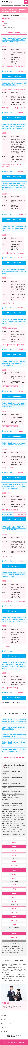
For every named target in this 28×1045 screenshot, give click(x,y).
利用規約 (3, 1020)
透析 (11, 805)
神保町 (10, 952)
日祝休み (9, 794)
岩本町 (19, 952)
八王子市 (4, 819)
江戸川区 (20, 817)
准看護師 (4, 773)
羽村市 (18, 827)
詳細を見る (20, 71)
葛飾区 (16, 817)
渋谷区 (3, 815)
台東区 (19, 811)
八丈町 (17, 831)
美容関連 (15, 805)
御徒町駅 (14, 842)
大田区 (16, 813)
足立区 (12, 817)
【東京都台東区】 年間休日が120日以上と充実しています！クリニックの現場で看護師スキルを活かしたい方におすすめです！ (14, 619)
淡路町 (9, 950)
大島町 (3, 831)
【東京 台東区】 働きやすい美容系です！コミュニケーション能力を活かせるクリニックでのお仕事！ (14, 271)
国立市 (22, 823)
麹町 (3, 952)
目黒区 (12, 813)
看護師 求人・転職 (17, 5)
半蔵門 (6, 952)
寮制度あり (14, 796)
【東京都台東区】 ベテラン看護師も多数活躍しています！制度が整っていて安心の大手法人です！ (14, 228)
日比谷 (17, 950)
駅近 (12, 797)
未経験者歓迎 (17, 797)
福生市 (3, 825)
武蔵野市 (13, 819)
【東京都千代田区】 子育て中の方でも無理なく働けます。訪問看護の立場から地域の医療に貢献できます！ (14, 321)
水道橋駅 (14, 861)
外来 (3, 805)
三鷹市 (18, 819)
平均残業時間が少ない (18, 794)
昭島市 (7, 821)
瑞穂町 (15, 829)
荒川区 (23, 815)
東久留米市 (22, 825)
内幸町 (15, 952)
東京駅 (14, 855)
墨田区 (23, 811)
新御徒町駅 (14, 937)
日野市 (7, 823)
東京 (3, 949)
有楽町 (9, 949)
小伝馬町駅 (14, 920)
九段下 (21, 950)
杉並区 (12, 815)
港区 (7, 811)
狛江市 (7, 825)
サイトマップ (4, 1031)
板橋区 (3, 817)
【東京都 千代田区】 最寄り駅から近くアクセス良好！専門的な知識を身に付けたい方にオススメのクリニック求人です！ (14, 528)
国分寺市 (17, 823)
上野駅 (14, 838)
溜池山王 (4, 950)
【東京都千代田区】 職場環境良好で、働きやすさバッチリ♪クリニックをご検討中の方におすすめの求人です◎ (14, 404)
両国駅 (14, 878)
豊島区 (16, 815)
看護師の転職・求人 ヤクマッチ (7, 5)
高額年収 (4, 794)
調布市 (12, 821)
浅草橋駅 (14, 874)
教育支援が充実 (6, 797)
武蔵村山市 (5, 827)
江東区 (3, 813)
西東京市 (10, 829)
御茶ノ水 (14, 949)
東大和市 (12, 825)
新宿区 (10, 811)
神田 (6, 949)
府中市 (3, 821)
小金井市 (20, 821)
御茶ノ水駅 (14, 865)
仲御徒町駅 (14, 912)
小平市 (3, 823)
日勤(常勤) (4, 780)
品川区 (7, 813)
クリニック (4, 786)
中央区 (3, 811)
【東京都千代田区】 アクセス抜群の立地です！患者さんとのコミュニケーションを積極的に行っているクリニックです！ (13, 486)
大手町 (13, 950)
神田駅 (14, 851)
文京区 (15, 811)
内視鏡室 (7, 805)
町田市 (16, 821)
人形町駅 (14, 924)
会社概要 (3, 1016)
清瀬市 (17, 825)
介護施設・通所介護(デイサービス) (16, 786)
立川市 (9, 819)
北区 (19, 815)
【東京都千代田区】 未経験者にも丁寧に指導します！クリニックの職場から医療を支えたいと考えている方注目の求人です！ (14, 39)
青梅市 (22, 819)
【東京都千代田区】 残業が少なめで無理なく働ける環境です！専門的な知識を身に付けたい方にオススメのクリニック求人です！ (14, 126)
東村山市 (12, 823)
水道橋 (23, 949)
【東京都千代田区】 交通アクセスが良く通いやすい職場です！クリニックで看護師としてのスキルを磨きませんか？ (13, 363)
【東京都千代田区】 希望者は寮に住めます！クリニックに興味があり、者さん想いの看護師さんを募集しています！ (13, 574)
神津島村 (8, 831)
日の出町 (19, 829)
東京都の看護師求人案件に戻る (14, 757)
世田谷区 (20, 813)
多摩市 (10, 827)
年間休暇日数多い (6, 796)
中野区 (7, 815)
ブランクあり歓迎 (6, 799)
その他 (20, 805)
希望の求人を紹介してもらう (14, 76)
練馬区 (7, 817)
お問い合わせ (4, 1028)
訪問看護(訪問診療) (7, 788)
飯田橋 (18, 949)
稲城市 (14, 827)
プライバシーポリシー (6, 1024)
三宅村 (13, 831)
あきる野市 (4, 829)
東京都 (23, 5)
